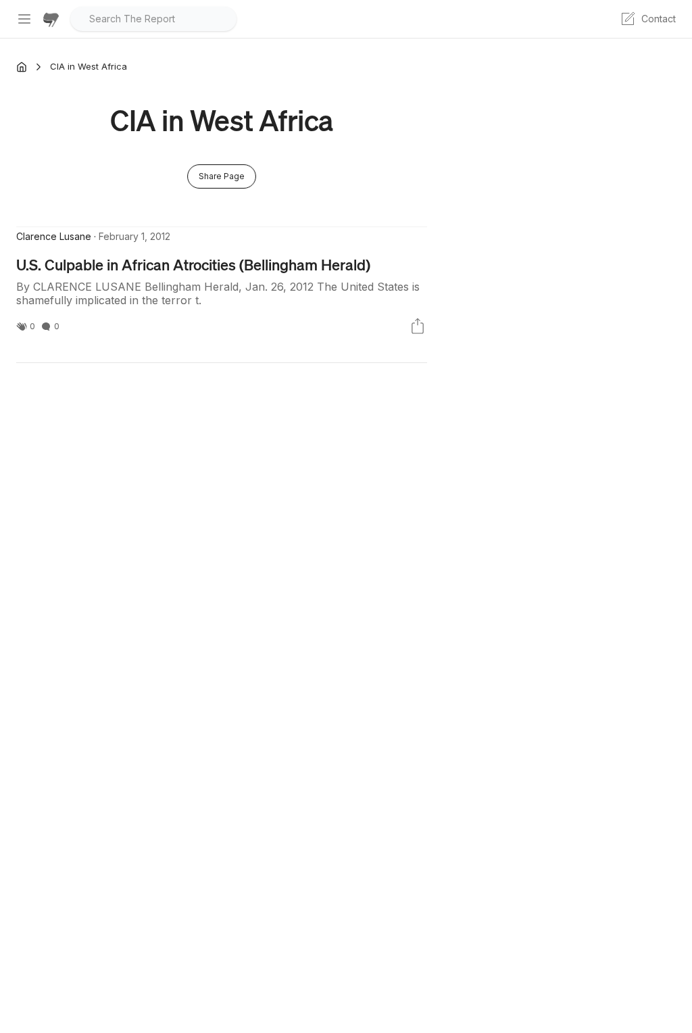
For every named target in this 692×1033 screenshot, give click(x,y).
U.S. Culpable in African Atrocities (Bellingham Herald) (193, 264)
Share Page (222, 176)
